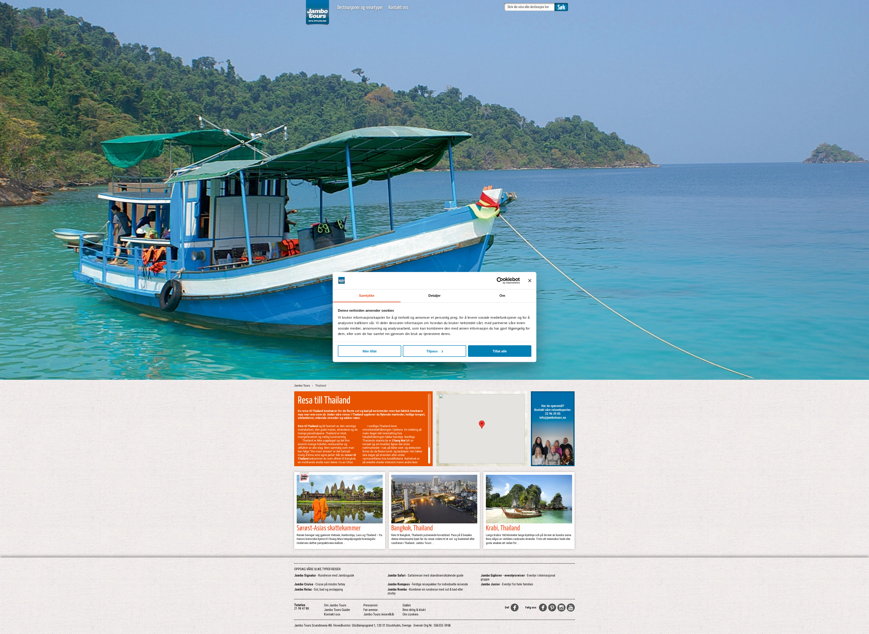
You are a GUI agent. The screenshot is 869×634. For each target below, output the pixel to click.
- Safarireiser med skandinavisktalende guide (425, 575)
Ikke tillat (370, 351)
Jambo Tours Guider (337, 610)
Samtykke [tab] (367, 295)
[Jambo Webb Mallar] (317, 25)
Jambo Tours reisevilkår (378, 614)
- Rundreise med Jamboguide (324, 575)
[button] (482, 424)
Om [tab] (502, 295)
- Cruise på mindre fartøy (319, 584)
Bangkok (350, 458)
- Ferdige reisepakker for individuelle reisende (427, 584)
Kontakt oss (398, 7)
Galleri (407, 605)
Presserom (370, 605)
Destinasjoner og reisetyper (360, 7)
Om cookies (410, 614)
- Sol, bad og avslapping (318, 589)
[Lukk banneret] (529, 280)
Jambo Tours (302, 385)
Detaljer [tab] (434, 295)
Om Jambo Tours (335, 605)
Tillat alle (500, 351)
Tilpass (432, 351)
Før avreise (370, 610)
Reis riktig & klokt (414, 610)
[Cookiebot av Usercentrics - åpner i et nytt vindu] (500, 280)
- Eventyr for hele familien (507, 584)
